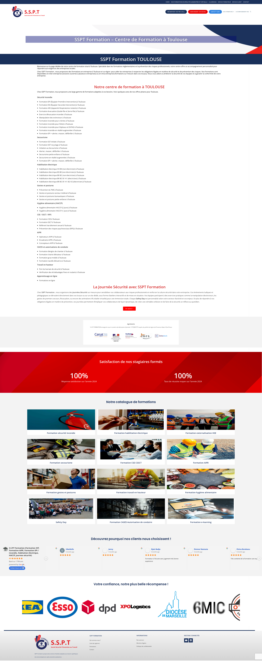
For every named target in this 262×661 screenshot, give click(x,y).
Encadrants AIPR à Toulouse (50, 240)
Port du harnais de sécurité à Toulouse (54, 269)
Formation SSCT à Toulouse (50, 222)
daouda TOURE (103, 549)
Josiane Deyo (187, 549)
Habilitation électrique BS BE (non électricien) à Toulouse (61, 172)
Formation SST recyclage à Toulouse (53, 145)
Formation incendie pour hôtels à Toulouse (56, 124)
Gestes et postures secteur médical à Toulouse (57, 193)
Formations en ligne (47, 280)
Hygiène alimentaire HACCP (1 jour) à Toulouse (57, 211)
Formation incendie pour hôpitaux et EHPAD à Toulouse (61, 127)
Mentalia (143, 549)
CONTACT (246, 2)
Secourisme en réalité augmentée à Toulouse (57, 157)
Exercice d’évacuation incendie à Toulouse (55, 114)
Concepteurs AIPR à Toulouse (50, 243)
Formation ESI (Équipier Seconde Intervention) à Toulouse (62, 105)
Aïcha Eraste (230, 549)
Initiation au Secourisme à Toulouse (53, 148)
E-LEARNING (212, 2)
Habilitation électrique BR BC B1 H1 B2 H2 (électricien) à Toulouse (65, 181)
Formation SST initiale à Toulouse (52, 142)
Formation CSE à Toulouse (49, 219)
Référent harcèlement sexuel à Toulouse (55, 225)
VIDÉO (168, 2)
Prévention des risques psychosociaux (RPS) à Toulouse (61, 228)
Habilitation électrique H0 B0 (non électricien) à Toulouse (61, 169)
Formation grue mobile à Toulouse (52, 258)
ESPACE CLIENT (237, 2)
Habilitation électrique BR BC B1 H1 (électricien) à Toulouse (62, 178)
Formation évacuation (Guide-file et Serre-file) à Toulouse (61, 111)
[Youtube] (186, 640)
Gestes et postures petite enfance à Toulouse (57, 199)
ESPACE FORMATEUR (224, 2)
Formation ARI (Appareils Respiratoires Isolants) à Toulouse (62, 108)
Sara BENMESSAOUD (62, 549)
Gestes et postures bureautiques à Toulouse (56, 196)
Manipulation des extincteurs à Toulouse (55, 117)
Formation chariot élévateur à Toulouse (54, 254)
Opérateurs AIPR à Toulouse (50, 237)
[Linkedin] (191, 640)
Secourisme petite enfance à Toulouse (54, 154)
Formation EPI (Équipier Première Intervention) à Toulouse (62, 102)
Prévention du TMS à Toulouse (51, 190)
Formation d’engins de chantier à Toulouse (55, 251)
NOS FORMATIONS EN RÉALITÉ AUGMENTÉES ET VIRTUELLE (189, 2)
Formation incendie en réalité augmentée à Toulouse (60, 130)
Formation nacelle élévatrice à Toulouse (55, 261)
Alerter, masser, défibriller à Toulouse (54, 151)
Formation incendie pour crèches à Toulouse (56, 121)
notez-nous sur (16, 568)
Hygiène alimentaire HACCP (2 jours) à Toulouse (58, 207)
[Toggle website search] (250, 11)
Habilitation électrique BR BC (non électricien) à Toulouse (61, 175)
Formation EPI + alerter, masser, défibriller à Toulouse (60, 133)
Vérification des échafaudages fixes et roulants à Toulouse (62, 272)
